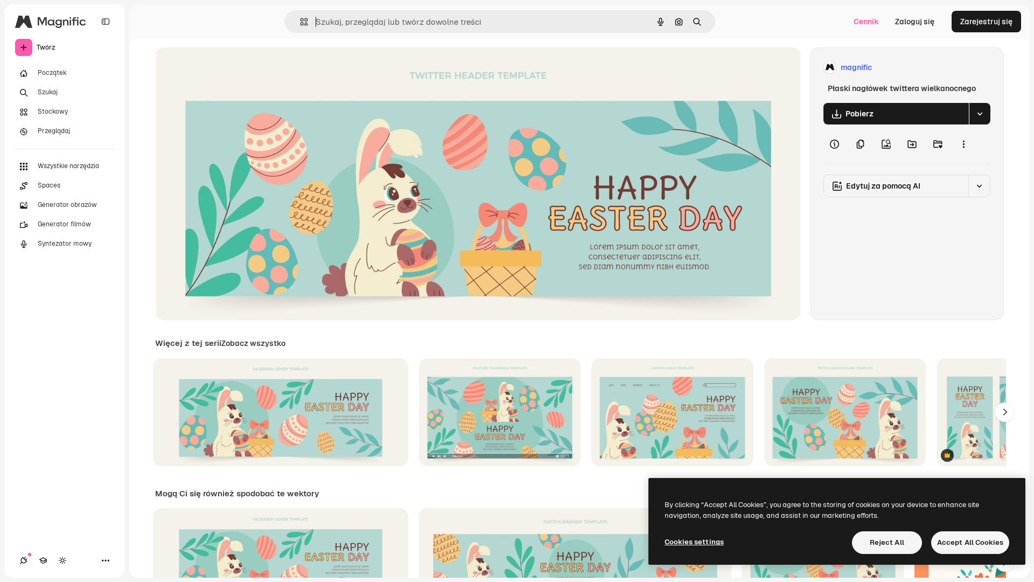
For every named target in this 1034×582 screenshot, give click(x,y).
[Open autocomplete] (300, 22)
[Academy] (43, 560)
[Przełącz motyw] (62, 560)
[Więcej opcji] (963, 144)
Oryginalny (229, 68)
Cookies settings (694, 541)
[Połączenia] (23, 560)
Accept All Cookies (970, 542)
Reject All (887, 542)
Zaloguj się (914, 21)
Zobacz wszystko (253, 343)
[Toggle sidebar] (105, 21)
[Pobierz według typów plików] (979, 113)
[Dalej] (1005, 412)
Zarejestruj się (986, 21)
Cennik (866, 21)
